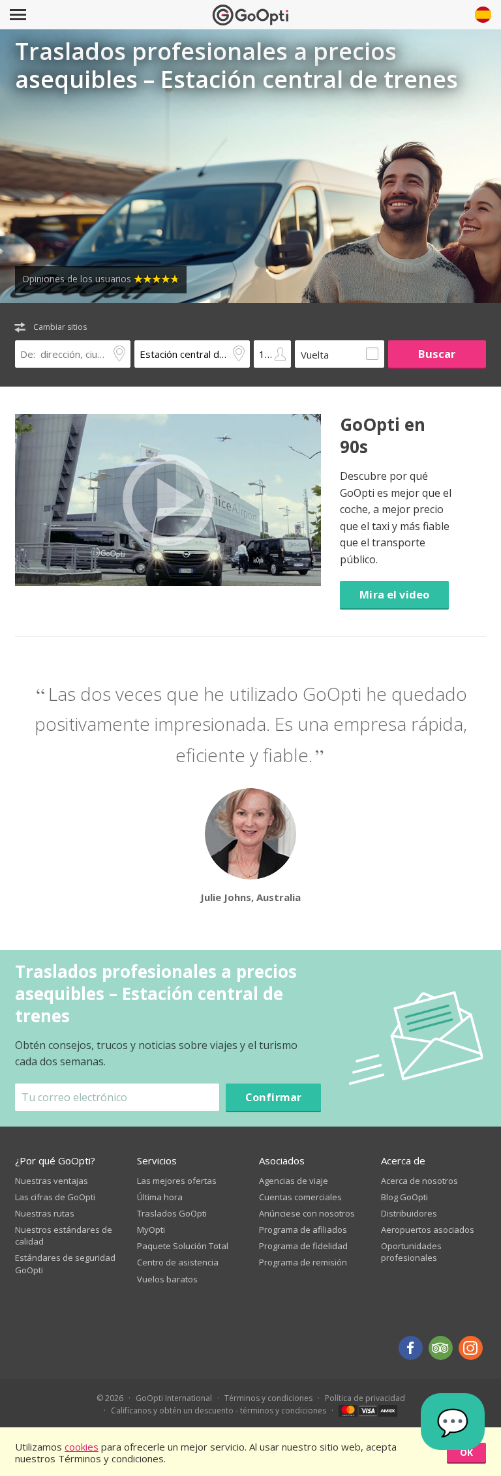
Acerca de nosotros (419, 1181)
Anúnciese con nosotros (307, 1213)
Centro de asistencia (178, 1262)
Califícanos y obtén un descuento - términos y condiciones (218, 1410)
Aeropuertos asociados (427, 1229)
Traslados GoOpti (172, 1213)
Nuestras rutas (44, 1213)
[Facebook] (411, 1348)
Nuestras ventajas (51, 1181)
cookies (82, 1446)
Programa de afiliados (303, 1229)
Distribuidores (409, 1213)
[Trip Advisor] (441, 1348)
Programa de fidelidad (303, 1246)
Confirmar (273, 1096)
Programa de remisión (303, 1262)
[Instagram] (471, 1348)
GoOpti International (174, 1398)
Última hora (160, 1197)
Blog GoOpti (404, 1197)
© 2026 (110, 1398)
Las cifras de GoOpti (55, 1197)
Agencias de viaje (293, 1181)
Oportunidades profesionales (411, 1251)
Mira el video (394, 594)
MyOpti (151, 1229)
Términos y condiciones (268, 1398)
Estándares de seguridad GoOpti (65, 1263)
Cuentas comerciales (300, 1197)
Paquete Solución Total (182, 1246)
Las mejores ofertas (177, 1181)
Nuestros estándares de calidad (63, 1235)
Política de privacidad (365, 1398)
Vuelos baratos (167, 1279)
